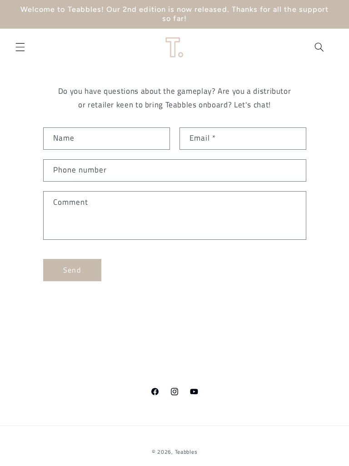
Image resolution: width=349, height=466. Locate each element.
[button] (20, 46)
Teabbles (186, 452)
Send (71, 269)
